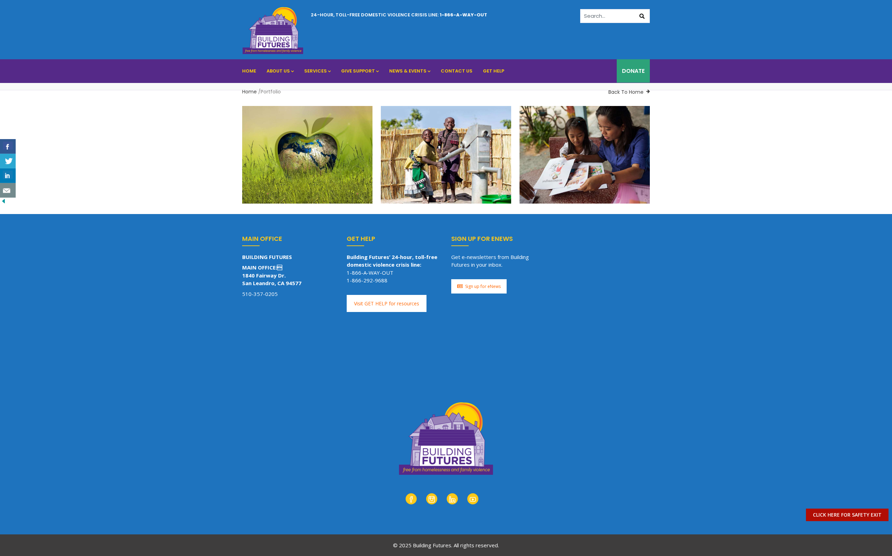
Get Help (493, 71)
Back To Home (626, 92)
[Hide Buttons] (3, 201)
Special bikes (549, 178)
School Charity (314, 198)
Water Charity (590, 198)
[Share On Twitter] (8, 161)
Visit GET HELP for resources (386, 303)
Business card (274, 178)
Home (249, 71)
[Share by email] (8, 190)
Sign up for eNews (483, 286)
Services (315, 71)
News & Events (407, 71)
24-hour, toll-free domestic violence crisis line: (399, 15)
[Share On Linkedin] (8, 175)
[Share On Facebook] (8, 146)
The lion (403, 178)
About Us (278, 71)
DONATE (633, 71)
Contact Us (456, 71)
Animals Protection (273, 198)
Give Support (358, 71)
